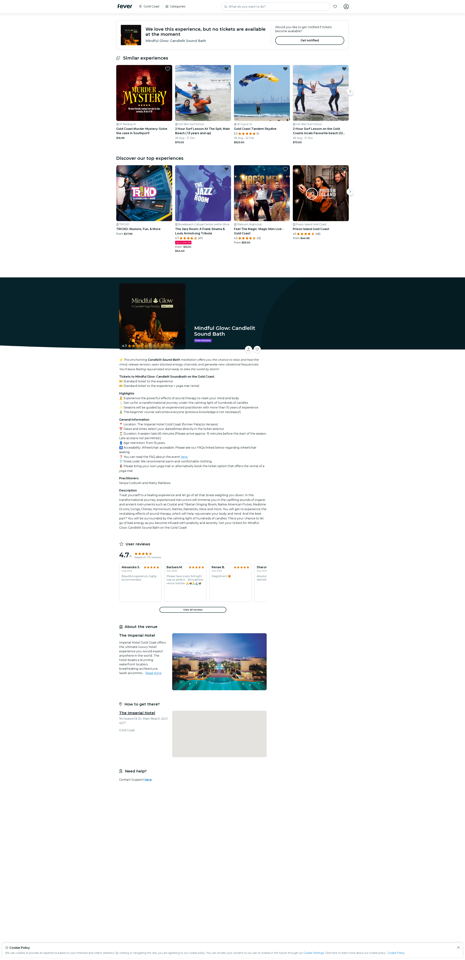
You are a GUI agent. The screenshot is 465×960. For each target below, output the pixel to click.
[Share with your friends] (248, 349)
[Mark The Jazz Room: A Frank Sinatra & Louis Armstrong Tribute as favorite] (226, 169)
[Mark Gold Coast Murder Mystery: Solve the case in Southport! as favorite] (167, 68)
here (184, 457)
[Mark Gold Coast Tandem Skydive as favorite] (285, 68)
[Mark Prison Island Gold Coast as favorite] (344, 169)
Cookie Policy (396, 953)
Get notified (310, 40)
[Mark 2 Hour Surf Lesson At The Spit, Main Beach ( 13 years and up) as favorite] (226, 68)
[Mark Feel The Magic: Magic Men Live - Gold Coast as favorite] (285, 169)
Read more (153, 673)
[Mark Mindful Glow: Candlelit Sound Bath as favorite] (257, 349)
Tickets (308, 347)
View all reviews (193, 609)
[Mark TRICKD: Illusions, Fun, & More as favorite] (167, 169)
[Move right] (350, 91)
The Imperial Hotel (137, 713)
